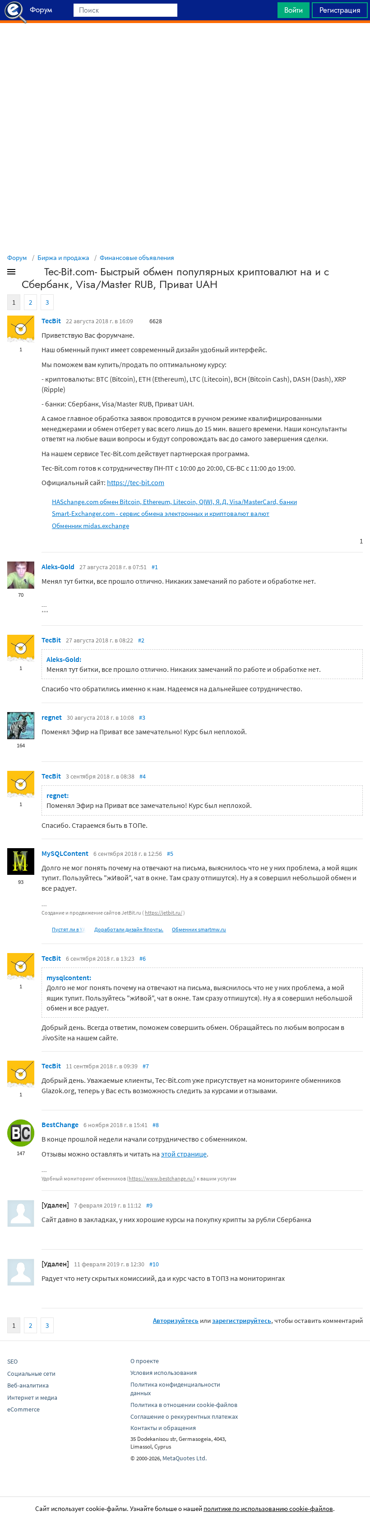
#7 (146, 1066)
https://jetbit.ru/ (163, 912)
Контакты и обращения (163, 1428)
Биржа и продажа (63, 257)
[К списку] (26, 273)
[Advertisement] (185, 45)
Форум (17, 257)
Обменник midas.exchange (90, 525)
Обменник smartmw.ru (199, 929)
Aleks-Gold (58, 566)
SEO (12, 1361)
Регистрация (339, 10)
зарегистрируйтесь (241, 1320)
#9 (149, 1205)
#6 (142, 958)
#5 (170, 854)
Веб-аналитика (28, 1385)
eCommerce (23, 1409)
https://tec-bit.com (135, 482)
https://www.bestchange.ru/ (161, 1178)
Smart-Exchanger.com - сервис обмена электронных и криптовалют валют (160, 513)
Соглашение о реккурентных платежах (184, 1416)
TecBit (51, 320)
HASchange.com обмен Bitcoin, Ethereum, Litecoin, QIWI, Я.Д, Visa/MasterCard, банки (174, 501)
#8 (156, 1125)
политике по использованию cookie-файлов (268, 1508)
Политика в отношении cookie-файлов (183, 1405)
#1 (155, 567)
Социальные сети (31, 1373)
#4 (142, 776)
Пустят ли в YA (69, 929)
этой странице (184, 1153)
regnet (52, 717)
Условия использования (163, 1373)
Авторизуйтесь (176, 1320)
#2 (141, 640)
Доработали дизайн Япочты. (128, 929)
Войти (293, 10)
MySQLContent (65, 853)
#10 (154, 1264)
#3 (142, 717)
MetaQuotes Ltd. (184, 1458)
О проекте (144, 1361)
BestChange (60, 1124)
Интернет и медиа (32, 1397)
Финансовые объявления (137, 257)
